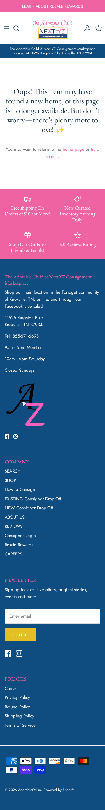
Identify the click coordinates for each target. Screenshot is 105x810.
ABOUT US (14, 517)
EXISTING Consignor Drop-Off (33, 499)
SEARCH (13, 471)
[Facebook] (7, 436)
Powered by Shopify (59, 789)
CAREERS (13, 554)
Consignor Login (20, 535)
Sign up (20, 635)
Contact (12, 688)
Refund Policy (17, 707)
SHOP (10, 480)
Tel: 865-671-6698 (22, 336)
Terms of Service (20, 725)
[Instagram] (15, 436)
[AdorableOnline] (52, 28)
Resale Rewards (19, 544)
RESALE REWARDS (66, 6)
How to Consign (20, 489)
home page (73, 149)
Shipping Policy (19, 716)
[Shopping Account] (85, 28)
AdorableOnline (29, 789)
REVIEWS (13, 526)
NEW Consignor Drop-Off (29, 508)
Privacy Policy (17, 697)
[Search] (19, 28)
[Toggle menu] (6, 28)
